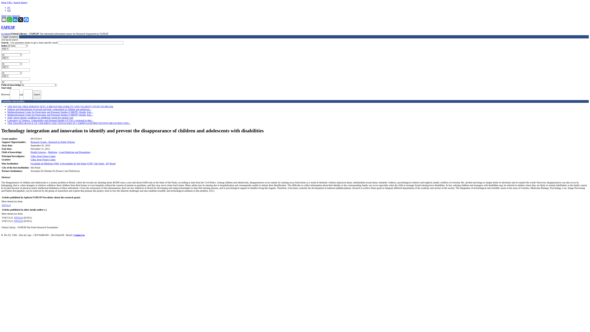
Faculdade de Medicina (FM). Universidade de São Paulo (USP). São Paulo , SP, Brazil (73, 163)
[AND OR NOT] (5, 48)
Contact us (79, 235)
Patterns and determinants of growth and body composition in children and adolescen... (49, 109)
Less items (17, 201)
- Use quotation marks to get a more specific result (29, 42)
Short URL (6, 2)
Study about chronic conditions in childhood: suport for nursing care (40, 117)
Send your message (10, 15)
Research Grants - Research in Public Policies (53, 142)
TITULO (6, 205)
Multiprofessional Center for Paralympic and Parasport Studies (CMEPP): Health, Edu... (50, 112)
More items (7, 201)
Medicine (52, 152)
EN (9, 10)
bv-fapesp (6, 33)
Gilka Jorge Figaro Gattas (43, 156)
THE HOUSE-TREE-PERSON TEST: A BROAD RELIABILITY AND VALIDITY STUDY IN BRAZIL (60, 106)
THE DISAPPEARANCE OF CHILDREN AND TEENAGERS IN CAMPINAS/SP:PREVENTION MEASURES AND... (68, 123)
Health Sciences (38, 152)
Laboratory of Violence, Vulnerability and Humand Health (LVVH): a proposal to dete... (50, 120)
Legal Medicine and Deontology (75, 152)
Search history (21, 2)
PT (8, 7)
